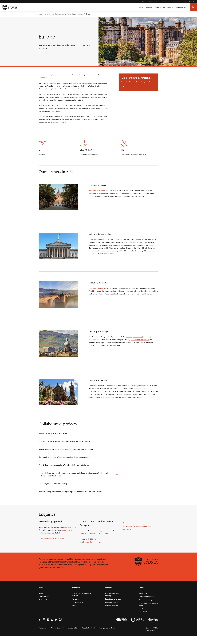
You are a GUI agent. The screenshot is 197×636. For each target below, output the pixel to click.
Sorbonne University (96, 190)
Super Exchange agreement (139, 340)
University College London (98, 239)
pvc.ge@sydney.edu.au (93, 542)
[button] (193, 7)
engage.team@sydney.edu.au (54, 538)
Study (141, 7)
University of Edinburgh (134, 337)
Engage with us (160, 7)
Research (149, 7)
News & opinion (181, 7)
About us (170, 7)
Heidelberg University (97, 288)
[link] (143, 1)
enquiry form (67, 530)
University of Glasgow (138, 386)
